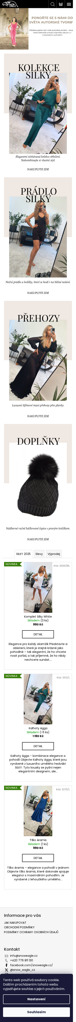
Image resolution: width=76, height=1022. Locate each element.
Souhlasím (36, 1012)
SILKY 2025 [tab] (22, 533)
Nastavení (36, 999)
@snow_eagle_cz (22, 946)
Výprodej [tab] (52, 533)
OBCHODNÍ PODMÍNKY (19, 903)
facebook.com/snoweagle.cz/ (31, 941)
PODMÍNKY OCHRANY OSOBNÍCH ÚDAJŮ (31, 908)
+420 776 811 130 (21, 936)
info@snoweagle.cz (23, 932)
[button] (5, 29)
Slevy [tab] (37, 533)
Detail (36, 611)
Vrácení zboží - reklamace (24, 966)
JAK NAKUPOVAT (15, 898)
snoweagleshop (21, 950)
